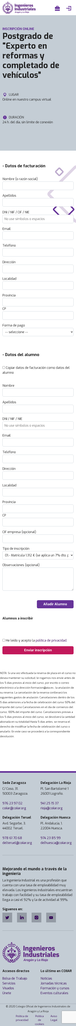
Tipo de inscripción (15, 548)
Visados (8, 988)
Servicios (8, 983)
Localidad (9, 279)
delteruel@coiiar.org (17, 843)
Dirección (9, 262)
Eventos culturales (54, 993)
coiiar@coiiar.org (14, 808)
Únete (6, 993)
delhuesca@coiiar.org (56, 843)
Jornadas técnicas (54, 983)
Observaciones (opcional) (21, 565)
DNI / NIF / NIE (12, 419)
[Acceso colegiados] (69, 8)
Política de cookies (39, 1020)
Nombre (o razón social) (20, 179)
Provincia (9, 295)
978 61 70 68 (12, 838)
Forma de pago (13, 325)
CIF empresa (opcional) (19, 532)
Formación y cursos (55, 988)
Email (6, 229)
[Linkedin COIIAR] (22, 917)
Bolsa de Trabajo (14, 978)
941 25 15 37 (50, 803)
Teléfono (9, 245)
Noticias (46, 978)
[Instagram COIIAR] (36, 917)
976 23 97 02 (12, 803)
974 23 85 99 (51, 838)
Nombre (8, 385)
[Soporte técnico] (58, 8)
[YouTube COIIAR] (51, 917)
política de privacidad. (51, 640)
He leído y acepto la (36, 640)
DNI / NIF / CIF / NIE (15, 212)
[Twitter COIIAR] (7, 917)
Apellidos (9, 195)
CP (4, 309)
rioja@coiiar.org (52, 808)
